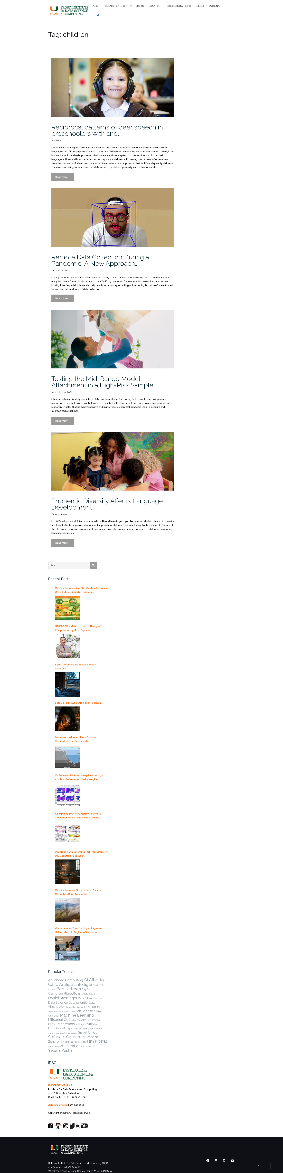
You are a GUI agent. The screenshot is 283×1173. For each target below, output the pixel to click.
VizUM (84, 1046)
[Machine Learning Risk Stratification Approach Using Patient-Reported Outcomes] (67, 608)
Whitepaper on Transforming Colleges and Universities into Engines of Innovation (79, 930)
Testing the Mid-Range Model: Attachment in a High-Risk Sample (102, 382)
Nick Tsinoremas (61, 1024)
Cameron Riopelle (62, 993)
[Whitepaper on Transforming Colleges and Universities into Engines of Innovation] (67, 948)
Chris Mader (83, 994)
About (96, 6)
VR (89, 1046)
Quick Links (214, 6)
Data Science (58, 1002)
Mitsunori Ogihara (62, 1020)
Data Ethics (100, 998)
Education (154, 6)
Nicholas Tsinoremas (88, 1020)
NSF (83, 1024)
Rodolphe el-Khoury (59, 1028)
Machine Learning (77, 1015)
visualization (70, 1046)
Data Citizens (86, 998)
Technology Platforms (178, 6)
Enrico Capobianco (74, 1007)
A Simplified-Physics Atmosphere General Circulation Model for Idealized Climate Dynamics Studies (78, 816)
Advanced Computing (65, 980)
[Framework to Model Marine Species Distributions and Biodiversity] (67, 757)
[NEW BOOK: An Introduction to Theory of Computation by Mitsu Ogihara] (67, 646)
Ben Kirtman (68, 988)
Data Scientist (78, 1002)
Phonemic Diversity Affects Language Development (107, 504)
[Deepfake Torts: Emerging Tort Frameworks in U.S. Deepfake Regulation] (67, 871)
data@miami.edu (58, 1105)
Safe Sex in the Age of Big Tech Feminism (78, 703)
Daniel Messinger (62, 998)
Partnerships (136, 6)
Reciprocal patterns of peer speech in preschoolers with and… (107, 130)
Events (200, 6)
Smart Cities (87, 1032)
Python (90, 1024)
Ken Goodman (85, 1011)
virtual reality (53, 1046)
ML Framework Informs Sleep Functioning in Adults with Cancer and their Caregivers (79, 777)
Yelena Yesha (60, 1050)
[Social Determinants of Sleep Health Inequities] (67, 684)
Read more (64, 178)
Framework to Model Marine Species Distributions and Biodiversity (75, 739)
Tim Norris (96, 1041)
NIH (77, 1024)
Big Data (87, 989)
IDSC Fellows (92, 1006)
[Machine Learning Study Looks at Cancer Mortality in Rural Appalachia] (67, 910)
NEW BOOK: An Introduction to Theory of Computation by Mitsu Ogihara (78, 628)
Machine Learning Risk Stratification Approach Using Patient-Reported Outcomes (81, 590)
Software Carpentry (66, 1036)
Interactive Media (55, 1011)
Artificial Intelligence (78, 984)
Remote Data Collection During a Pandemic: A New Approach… (100, 260)
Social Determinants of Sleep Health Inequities (75, 666)
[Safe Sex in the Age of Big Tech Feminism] (67, 718)
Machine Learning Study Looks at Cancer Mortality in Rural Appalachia (78, 892)
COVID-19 (93, 994)
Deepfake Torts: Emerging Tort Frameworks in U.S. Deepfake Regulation (81, 854)
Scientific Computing (68, 1033)
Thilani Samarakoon (73, 1041)
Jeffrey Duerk (69, 1011)
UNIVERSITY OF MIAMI (60, 1085)
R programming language (82, 1028)
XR (93, 1046)
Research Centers (114, 6)
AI (86, 979)
